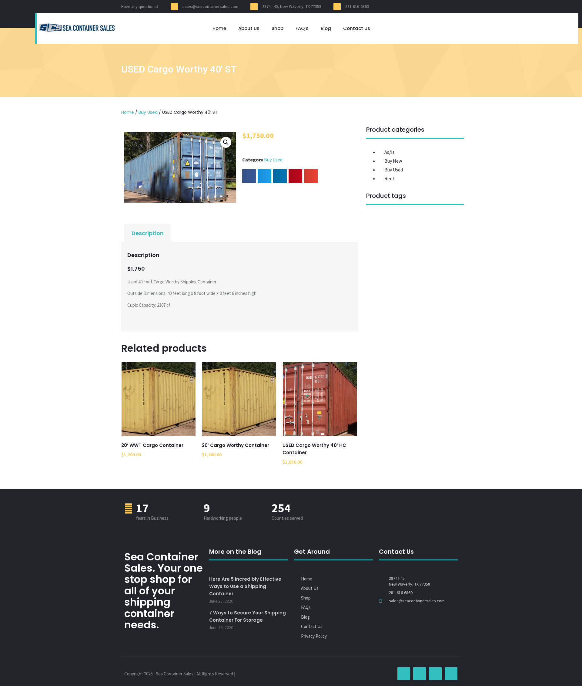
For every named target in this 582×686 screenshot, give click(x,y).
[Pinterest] (443, 6)
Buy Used (148, 112)
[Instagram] (432, 6)
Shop (277, 28)
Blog (326, 28)
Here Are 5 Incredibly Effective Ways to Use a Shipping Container (245, 586)
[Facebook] (421, 6)
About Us (248, 28)
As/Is (389, 152)
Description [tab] (148, 233)
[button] (225, 142)
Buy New (393, 161)
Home (219, 28)
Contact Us (356, 28)
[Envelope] (454, 6)
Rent (389, 178)
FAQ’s (302, 28)
